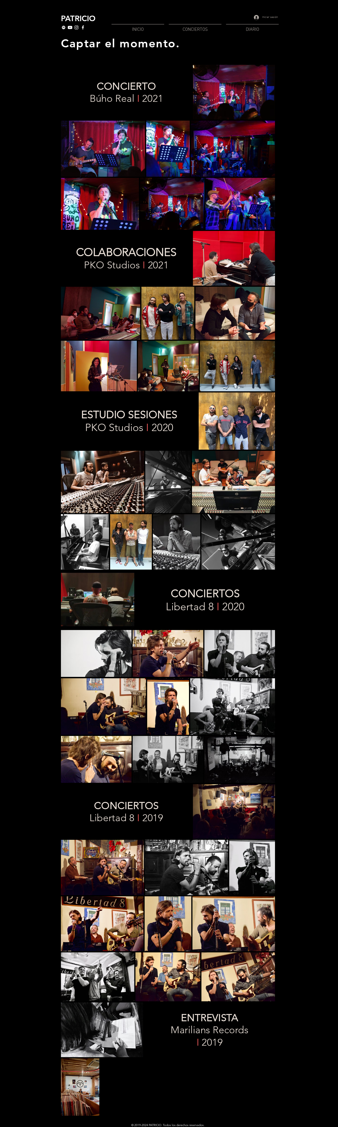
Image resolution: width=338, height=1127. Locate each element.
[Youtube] (70, 27)
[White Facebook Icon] (83, 27)
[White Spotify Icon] (63, 27)
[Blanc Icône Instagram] (76, 27)
